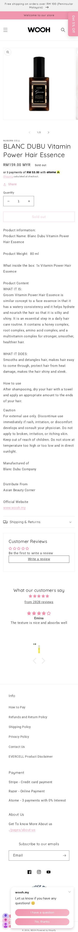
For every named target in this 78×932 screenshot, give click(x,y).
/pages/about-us (23, 830)
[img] (39, 596)
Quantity (8, 192)
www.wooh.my (14, 508)
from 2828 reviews (38, 602)
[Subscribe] (64, 855)
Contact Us (17, 746)
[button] (5, 30)
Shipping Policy (20, 727)
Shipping (8, 176)
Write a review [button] (39, 559)
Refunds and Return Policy (28, 717)
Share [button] (12, 184)
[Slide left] (29, 132)
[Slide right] (48, 132)
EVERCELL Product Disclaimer (31, 756)
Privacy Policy (19, 736)
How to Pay (17, 707)
